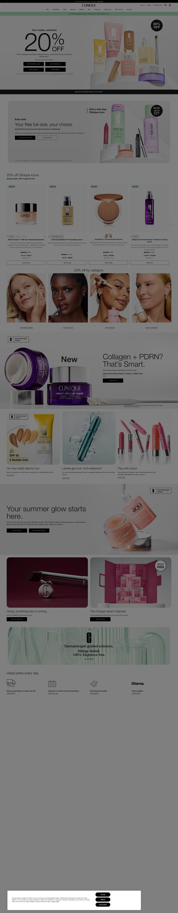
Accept (103, 894)
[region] (74, 900)
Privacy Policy (55, 901)
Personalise (103, 904)
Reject (103, 899)
